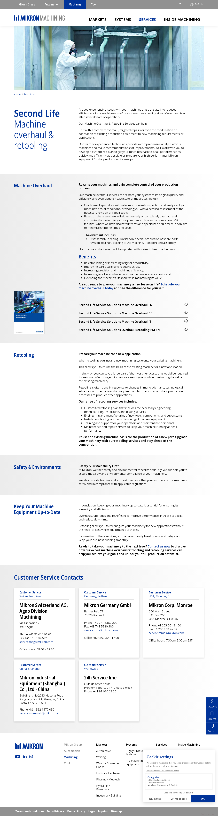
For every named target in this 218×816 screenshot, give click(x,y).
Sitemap (116, 811)
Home (17, 94)
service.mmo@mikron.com (166, 633)
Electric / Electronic (108, 773)
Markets (97, 19)
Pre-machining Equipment (135, 762)
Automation (52, 4)
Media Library (76, 811)
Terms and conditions (29, 811)
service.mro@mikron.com (101, 630)
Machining (75, 4)
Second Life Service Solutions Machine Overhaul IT (115, 322)
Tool (93, 4)
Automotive (103, 751)
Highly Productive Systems (137, 752)
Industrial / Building (108, 795)
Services (147, 19)
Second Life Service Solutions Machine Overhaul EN (115, 305)
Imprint (103, 811)
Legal (91, 811)
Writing (101, 757)
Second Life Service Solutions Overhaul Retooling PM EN (119, 330)
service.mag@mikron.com (36, 642)
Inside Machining (182, 19)
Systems (123, 19)
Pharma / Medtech (108, 779)
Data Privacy (55, 811)
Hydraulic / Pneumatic (103, 787)
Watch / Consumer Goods (108, 765)
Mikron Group (27, 4)
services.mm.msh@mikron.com (39, 713)
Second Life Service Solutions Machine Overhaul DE (115, 313)
